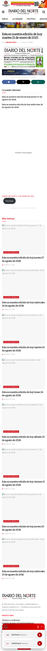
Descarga (9, 201)
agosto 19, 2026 (9, 578)
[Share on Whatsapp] (38, 82)
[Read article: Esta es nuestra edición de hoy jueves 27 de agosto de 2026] (23, 239)
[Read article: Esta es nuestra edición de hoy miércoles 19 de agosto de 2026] (23, 553)
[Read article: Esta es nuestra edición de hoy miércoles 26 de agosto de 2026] (23, 284)
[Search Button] (43, 12)
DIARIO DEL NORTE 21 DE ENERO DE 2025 (18, 196)
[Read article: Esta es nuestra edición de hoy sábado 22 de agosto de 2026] (23, 418)
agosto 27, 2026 (9, 265)
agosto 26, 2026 (9, 309)
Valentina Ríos (11, 42)
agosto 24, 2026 (9, 399)
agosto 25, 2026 (9, 354)
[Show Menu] (3, 12)
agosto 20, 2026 (9, 533)
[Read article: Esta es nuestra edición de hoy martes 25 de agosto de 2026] (23, 329)
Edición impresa (11, 252)
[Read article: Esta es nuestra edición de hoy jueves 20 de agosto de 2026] (23, 508)
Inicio (5, 19)
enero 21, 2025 (27, 42)
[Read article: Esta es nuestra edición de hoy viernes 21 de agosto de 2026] (23, 463)
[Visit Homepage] (23, 12)
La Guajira (17, 19)
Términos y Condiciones (11, 620)
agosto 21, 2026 (9, 489)
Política (31, 19)
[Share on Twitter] (24, 82)
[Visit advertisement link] (23, 4)
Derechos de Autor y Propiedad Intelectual (18, 623)
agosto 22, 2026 (9, 444)
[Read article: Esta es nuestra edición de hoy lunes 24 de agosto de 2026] (23, 374)
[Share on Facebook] (9, 82)
